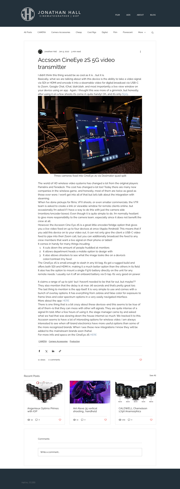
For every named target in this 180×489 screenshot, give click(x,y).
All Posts (28, 32)
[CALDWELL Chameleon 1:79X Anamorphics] (135, 392)
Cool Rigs (91, 32)
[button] (152, 32)
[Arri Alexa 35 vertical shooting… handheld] (90, 392)
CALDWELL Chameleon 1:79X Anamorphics (133, 410)
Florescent (128, 32)
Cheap (79, 32)
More (140, 32)
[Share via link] (60, 351)
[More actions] (140, 51)
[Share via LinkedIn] (53, 351)
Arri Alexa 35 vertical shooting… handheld (85, 410)
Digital (105, 32)
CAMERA (42, 32)
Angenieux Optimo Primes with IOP (43, 410)
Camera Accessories (60, 32)
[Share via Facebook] (39, 351)
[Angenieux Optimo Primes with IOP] (44, 392)
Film (115, 32)
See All (153, 375)
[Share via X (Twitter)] (46, 351)
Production (75, 341)
